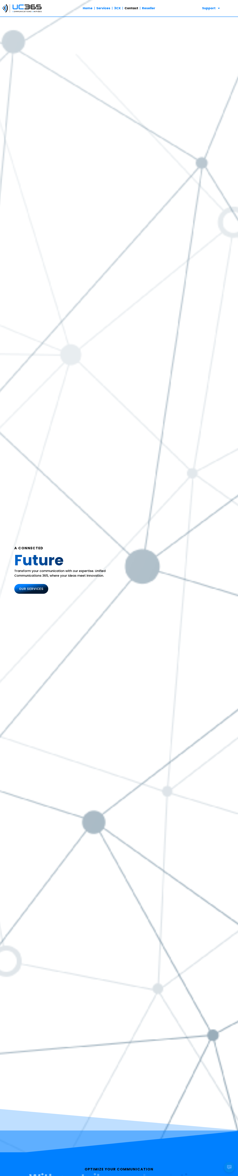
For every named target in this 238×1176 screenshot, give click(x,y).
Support (209, 8)
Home (88, 8)
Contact (131, 8)
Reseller (148, 8)
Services (103, 8)
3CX (117, 8)
